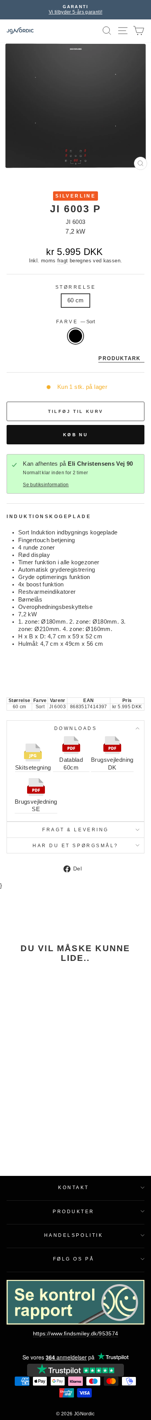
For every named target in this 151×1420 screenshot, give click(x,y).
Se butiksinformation (46, 484)
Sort (75, 336)
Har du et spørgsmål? (75, 845)
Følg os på (73, 1258)
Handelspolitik (73, 1235)
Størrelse (75, 287)
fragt (62, 261)
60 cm (75, 300)
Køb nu (75, 434)
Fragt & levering (75, 829)
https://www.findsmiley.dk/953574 (75, 1334)
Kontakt (73, 1187)
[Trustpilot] (75, 1370)
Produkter (73, 1211)
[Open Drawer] (123, 31)
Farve (75, 321)
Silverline (75, 195)
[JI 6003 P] (32, 1011)
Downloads (75, 728)
